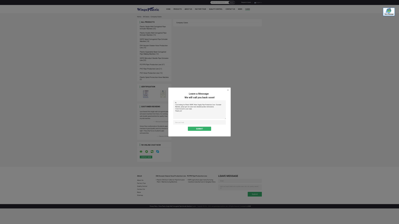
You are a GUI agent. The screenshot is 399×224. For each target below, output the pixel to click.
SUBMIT (199, 129)
